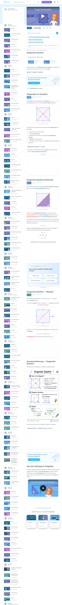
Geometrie (35, 50)
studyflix (8, 2)
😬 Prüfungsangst (50, 280)
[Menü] (57, 2)
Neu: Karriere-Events (47, 2)
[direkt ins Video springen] (43, 114)
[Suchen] (38, 2)
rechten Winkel (46, 216)
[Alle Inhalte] (54, 2)
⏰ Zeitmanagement (35, 280)
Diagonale (51, 186)
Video (48, 69)
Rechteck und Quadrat (42, 50)
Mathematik (29, 50)
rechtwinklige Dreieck (38, 213)
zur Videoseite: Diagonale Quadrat (44, 507)
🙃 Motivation (36, 275)
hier (43, 424)
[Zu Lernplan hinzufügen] (44, 28)
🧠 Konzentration (50, 275)
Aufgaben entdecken (34, 83)
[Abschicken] (57, 33)
